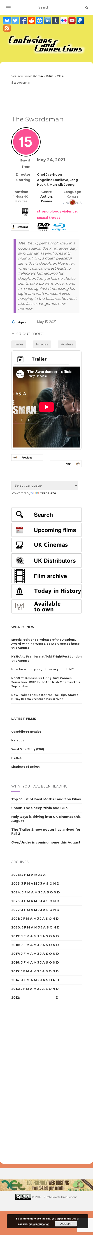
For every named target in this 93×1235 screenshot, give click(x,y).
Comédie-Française (26, 731)
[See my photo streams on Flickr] (64, 20)
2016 (15, 962)
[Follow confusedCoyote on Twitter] (16, 20)
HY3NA (16, 758)
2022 (15, 910)
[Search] (87, 7)
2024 (15, 892)
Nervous (17, 740)
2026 (15, 875)
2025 (15, 884)
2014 (15, 980)
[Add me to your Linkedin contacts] (48, 20)
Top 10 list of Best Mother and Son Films (46, 799)
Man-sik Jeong (62, 185)
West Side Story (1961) (27, 749)
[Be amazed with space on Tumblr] (56, 20)
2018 (15, 945)
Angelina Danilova (52, 180)
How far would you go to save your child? (42, 669)
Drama (46, 201)
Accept (66, 1224)
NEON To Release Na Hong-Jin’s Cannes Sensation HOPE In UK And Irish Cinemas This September (45, 682)
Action (46, 197)
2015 (15, 971)
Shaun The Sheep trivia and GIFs (39, 808)
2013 (15, 989)
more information (39, 1224)
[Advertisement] (29, 1083)
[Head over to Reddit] (32, 20)
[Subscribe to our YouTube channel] (72, 20)
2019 (15, 936)
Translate (48, 493)
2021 (15, 919)
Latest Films (23, 719)
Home (38, 76)
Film (49, 76)
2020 (15, 927)
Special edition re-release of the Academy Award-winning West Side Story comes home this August (45, 643)
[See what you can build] (40, 20)
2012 (15, 998)
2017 (15, 954)
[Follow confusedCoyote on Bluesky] (7, 20)
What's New (23, 627)
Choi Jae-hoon (49, 174)
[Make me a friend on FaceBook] (24, 20)
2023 (15, 901)
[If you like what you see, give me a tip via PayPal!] (80, 20)
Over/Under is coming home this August (45, 842)
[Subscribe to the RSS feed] (7, 28)
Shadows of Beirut (25, 766)
